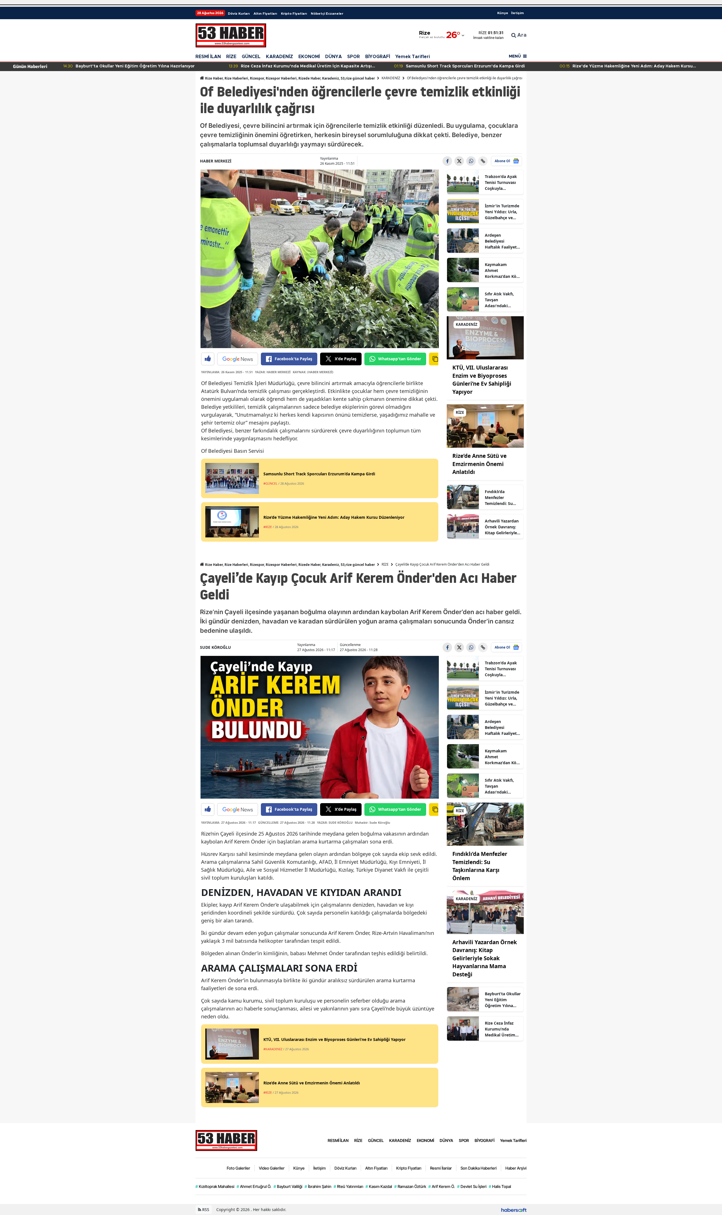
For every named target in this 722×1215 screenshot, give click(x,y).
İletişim (517, 13)
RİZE (231, 56)
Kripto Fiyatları (294, 13)
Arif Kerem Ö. (441, 1186)
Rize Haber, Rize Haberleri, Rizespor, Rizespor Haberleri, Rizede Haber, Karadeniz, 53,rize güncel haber (289, 78)
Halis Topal (500, 1186)
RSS (205, 1209)
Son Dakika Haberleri (479, 1168)
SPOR (353, 56)
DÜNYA (333, 56)
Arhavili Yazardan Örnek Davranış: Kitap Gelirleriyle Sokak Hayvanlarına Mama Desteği (502, 527)
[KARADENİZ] (485, 337)
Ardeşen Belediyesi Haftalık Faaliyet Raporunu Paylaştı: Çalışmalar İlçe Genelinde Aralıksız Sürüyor (501, 241)
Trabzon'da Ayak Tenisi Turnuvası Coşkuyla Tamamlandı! (501, 182)
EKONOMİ (309, 56)
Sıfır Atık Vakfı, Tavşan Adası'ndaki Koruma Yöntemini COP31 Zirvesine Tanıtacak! (502, 300)
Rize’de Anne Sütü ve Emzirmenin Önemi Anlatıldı (479, 464)
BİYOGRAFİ (377, 56)
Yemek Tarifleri (412, 56)
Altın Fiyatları (265, 13)
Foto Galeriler (238, 1168)
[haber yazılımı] (514, 1209)
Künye (502, 13)
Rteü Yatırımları (348, 1186)
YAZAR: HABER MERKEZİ (272, 372)
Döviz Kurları (239, 13)
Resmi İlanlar (441, 1168)
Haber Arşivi (516, 1168)
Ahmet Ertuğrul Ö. (254, 1186)
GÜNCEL (251, 56)
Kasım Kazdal (379, 1186)
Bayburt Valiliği (288, 1186)
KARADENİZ (279, 56)
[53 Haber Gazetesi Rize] (226, 1140)
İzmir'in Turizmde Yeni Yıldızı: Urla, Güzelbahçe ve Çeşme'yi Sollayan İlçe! (502, 212)
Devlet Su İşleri (472, 1186)
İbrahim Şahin (318, 1186)
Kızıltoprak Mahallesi (214, 1186)
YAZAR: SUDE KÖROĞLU (335, 822)
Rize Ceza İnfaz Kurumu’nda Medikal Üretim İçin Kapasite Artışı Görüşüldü (501, 1029)
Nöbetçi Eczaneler (327, 13)
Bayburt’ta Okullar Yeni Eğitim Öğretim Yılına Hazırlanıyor (503, 1000)
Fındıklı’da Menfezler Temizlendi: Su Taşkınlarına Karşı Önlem (502, 497)
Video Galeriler (272, 1168)
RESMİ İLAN (208, 56)
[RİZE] (485, 426)
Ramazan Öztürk (410, 1186)
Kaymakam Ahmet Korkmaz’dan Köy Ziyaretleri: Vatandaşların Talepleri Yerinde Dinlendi (502, 270)
